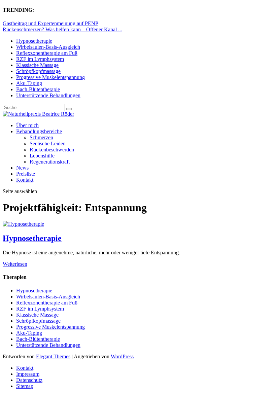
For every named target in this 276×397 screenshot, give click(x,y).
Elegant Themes (53, 356)
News (22, 168)
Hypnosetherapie (34, 41)
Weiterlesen (15, 264)
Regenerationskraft (50, 162)
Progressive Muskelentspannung (50, 77)
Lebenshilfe (42, 155)
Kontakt (24, 180)
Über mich (27, 125)
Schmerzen (41, 137)
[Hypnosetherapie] (23, 224)
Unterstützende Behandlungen (48, 95)
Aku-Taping (29, 83)
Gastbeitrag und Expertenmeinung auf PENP (50, 23)
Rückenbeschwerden (52, 149)
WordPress (122, 356)
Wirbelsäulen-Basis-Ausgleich (48, 47)
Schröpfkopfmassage (38, 71)
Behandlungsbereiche (39, 131)
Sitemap (24, 386)
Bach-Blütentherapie (38, 89)
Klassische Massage (37, 65)
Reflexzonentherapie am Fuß (46, 53)
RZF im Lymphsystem (40, 59)
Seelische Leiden (48, 143)
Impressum (27, 374)
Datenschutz (29, 380)
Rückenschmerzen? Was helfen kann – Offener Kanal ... (62, 29)
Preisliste (25, 174)
